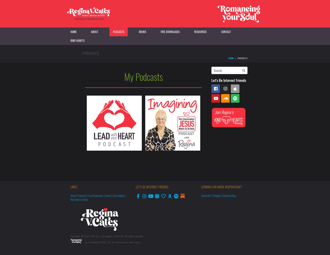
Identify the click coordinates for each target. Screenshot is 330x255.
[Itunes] (157, 196)
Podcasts (118, 32)
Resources (200, 32)
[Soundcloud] (225, 98)
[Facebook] (215, 88)
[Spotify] (235, 98)
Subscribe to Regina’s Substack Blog (218, 196)
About (94, 32)
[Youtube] (215, 98)
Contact (226, 32)
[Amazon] (170, 196)
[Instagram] (225, 88)
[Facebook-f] (138, 196)
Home (73, 32)
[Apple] (235, 88)
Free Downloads (170, 32)
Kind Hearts (77, 41)
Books (142, 32)
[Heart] (163, 196)
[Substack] (182, 196)
